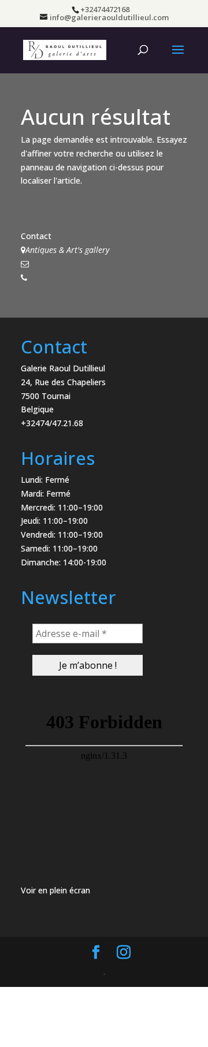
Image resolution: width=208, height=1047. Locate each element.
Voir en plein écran (55, 890)
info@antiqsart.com (65, 263)
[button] (24, 37)
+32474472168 (55, 277)
